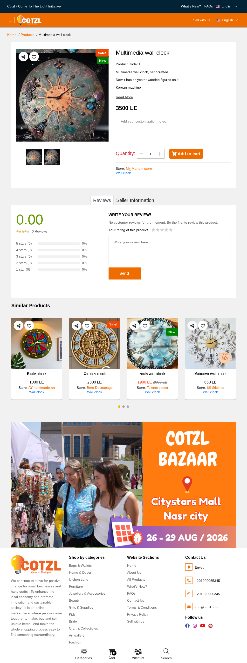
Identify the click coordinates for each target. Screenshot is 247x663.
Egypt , (200, 567)
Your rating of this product (128, 230)
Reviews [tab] (102, 200)
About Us (134, 572)
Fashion (75, 642)
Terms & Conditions (142, 607)
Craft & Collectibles (83, 628)
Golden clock (37, 374)
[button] (119, 406)
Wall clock (123, 173)
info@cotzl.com (206, 607)
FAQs (208, 6)
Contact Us (135, 600)
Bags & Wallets (80, 565)
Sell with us (201, 20)
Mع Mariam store (139, 168)
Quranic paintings (210, 374)
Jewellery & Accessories (87, 593)
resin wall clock (94, 374)
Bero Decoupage (42, 388)
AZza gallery (215, 388)
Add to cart (188, 153)
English (227, 6)
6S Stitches (157, 388)
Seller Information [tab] (135, 200)
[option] (62, 95)
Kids (72, 614)
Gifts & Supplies (81, 607)
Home (11, 35)
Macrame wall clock (153, 374)
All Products (136, 579)
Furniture (76, 586)
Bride (73, 621)
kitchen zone (78, 579)
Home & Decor (80, 572)
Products (27, 35)
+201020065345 (207, 581)
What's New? (191, 6)
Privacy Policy (137, 614)
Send (124, 273)
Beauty (74, 600)
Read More (124, 97)
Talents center (99, 388)
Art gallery (76, 635)
